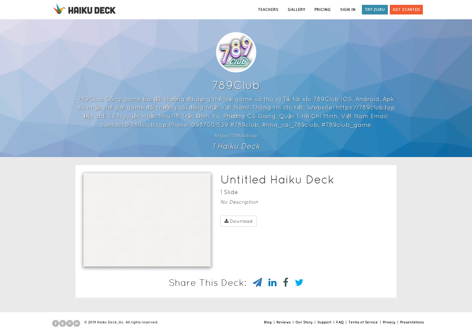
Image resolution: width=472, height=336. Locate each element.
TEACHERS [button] (268, 9)
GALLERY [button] (296, 9)
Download (241, 221)
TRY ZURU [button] (375, 9)
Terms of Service (363, 322)
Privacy (389, 322)
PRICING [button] (322, 9)
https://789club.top (236, 135)
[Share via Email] (254, 282)
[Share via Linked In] (269, 282)
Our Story (303, 322)
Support (324, 322)
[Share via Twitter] (295, 282)
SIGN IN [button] (347, 9)
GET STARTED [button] (406, 9)
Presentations (412, 322)
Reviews (283, 322)
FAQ (340, 322)
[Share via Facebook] (282, 282)
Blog (268, 322)
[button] (135, 258)
